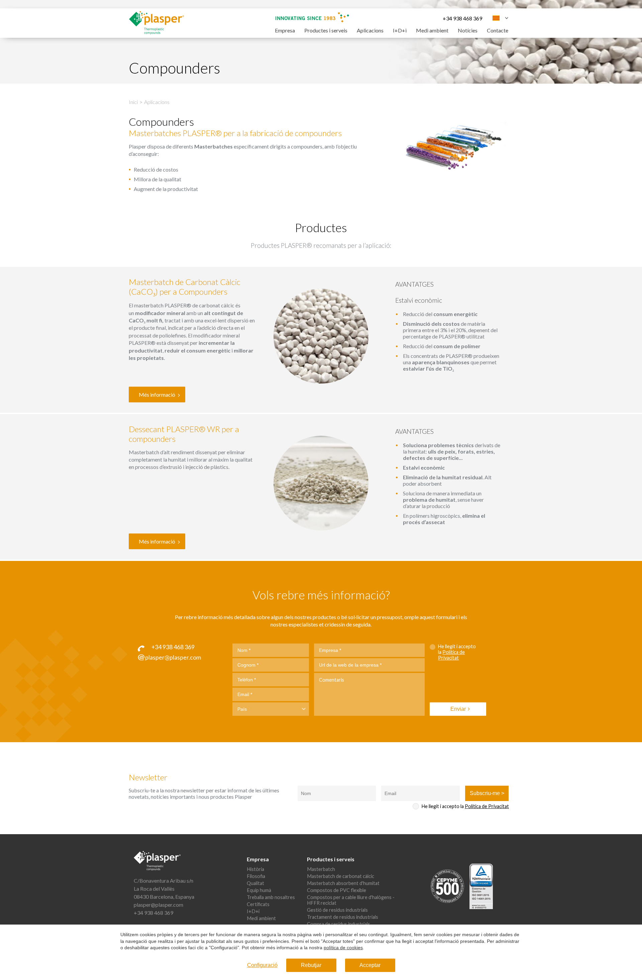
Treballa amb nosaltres (271, 897)
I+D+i (400, 30)
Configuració (262, 965)
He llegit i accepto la (457, 652)
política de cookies (343, 947)
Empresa (285, 30)
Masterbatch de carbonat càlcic (340, 876)
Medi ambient (432, 30)
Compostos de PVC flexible (336, 890)
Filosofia (256, 876)
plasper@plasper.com (158, 904)
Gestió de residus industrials (337, 910)
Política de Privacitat (451, 655)
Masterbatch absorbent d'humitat (343, 883)
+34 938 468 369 (462, 18)
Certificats (258, 904)
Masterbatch (321, 869)
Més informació (157, 394)
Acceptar (370, 965)
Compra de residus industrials (338, 924)
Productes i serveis (325, 30)
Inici (133, 102)
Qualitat (255, 883)
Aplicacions (370, 30)
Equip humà (259, 890)
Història (255, 869)
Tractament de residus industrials (342, 917)
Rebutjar (311, 965)
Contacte (497, 30)
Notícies (467, 30)
